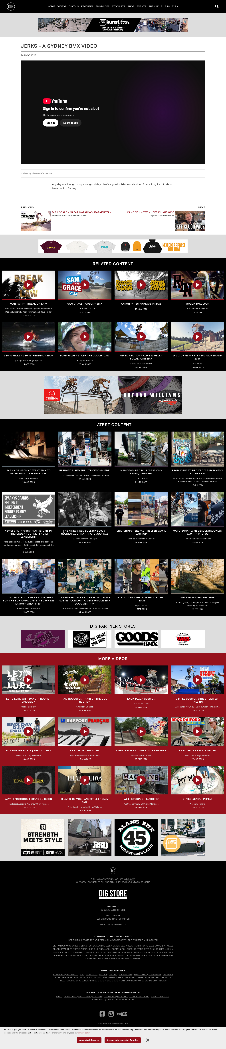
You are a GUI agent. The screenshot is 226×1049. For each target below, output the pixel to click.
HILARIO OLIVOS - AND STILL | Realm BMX (85, 801)
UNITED (132, 981)
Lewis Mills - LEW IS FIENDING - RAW (28, 355)
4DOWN (163, 981)
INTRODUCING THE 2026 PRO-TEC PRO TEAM (141, 599)
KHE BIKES (67, 977)
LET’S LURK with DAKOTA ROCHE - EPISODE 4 (28, 700)
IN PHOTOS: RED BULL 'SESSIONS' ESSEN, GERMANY (141, 472)
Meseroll (122, 996)
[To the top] (113, 871)
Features (87, 6)
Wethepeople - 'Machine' (141, 799)
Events (141, 6)
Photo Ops (102, 6)
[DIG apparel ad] (113, 246)
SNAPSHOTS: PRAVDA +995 (197, 597)
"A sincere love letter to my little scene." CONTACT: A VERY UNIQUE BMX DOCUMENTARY (85, 600)
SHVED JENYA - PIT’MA (197, 799)
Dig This (74, 6)
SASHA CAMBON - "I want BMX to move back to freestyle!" (28, 472)
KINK (76, 977)
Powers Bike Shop (139, 996)
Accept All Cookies (89, 1040)
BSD (82, 974)
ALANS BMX (59, 974)
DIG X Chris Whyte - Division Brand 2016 (197, 357)
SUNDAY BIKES (89, 981)
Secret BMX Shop (160, 996)
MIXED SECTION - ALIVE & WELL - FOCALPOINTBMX (141, 357)
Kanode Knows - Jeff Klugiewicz (150, 212)
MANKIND (109, 977)
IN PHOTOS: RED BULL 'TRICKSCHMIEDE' (84, 470)
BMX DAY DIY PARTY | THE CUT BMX (28, 750)
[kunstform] (113, 25)
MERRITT (120, 977)
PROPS (150, 977)
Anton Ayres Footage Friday (141, 303)
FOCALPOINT (155, 974)
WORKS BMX (151, 981)
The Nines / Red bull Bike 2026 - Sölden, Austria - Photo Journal (85, 532)
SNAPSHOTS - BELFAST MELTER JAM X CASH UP (141, 532)
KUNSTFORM (86, 977)
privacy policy (84, 1033)
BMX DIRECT (72, 974)
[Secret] (89, 639)
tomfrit (113, 1023)
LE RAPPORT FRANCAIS (85, 750)
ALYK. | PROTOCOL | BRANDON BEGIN (28, 799)
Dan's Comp (84, 996)
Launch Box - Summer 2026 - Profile (141, 750)
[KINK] (43, 837)
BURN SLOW (91, 974)
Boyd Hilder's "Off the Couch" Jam (85, 355)
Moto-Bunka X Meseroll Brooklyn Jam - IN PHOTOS (197, 532)
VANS (140, 981)
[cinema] (113, 395)
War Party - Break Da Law (28, 303)
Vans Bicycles (126, 999)
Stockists (118, 6)
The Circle (156, 6)
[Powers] (43, 639)
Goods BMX (110, 996)
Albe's (59, 996)
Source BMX (98, 999)
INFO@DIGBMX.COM (116, 924)
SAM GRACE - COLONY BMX (84, 303)
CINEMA (103, 974)
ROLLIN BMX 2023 (197, 303)
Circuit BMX (70, 996)
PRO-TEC (160, 977)
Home (51, 6)
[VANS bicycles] (183, 639)
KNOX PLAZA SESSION (141, 698)
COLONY (113, 974)
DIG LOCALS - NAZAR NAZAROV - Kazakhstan (81, 212)
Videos (61, 6)
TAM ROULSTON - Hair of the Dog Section (84, 700)
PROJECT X (171, 6)
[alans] (136, 837)
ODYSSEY (130, 977)
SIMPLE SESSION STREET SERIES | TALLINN (197, 700)
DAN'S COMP (140, 974)
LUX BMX (98, 977)
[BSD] (89, 837)
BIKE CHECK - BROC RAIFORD (197, 750)
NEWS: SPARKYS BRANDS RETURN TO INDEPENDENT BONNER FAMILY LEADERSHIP (28, 533)
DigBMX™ (130, 879)
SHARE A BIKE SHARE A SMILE (112, 981)
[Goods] (136, 639)
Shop (131, 6)
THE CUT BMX (125, 974)
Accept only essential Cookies (122, 1040)
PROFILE (142, 977)
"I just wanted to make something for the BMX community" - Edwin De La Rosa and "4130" (28, 600)
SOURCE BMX (73, 981)
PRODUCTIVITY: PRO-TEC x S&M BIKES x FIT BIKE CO (197, 472)
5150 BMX (97, 996)
